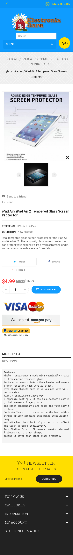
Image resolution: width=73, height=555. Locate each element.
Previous (19, 175)
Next (54, 175)
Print (10, 202)
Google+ (21, 270)
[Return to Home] (7, 71)
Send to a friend (16, 196)
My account (16, 522)
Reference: (9, 226)
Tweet (21, 261)
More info (11, 354)
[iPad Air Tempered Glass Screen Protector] (36, 175)
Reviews (9, 361)
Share (55, 261)
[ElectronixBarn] (36, 22)
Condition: (9, 231)
